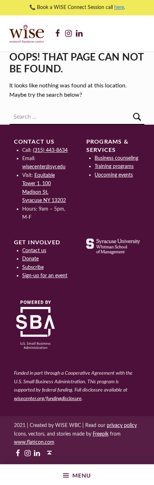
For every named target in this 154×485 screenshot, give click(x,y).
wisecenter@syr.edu (44, 166)
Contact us (34, 250)
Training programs (114, 166)
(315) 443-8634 (50, 150)
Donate (30, 258)
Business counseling (116, 158)
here (119, 7)
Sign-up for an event (44, 275)
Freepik (101, 434)
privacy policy (122, 425)
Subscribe (33, 267)
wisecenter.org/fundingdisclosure (48, 398)
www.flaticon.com (34, 442)
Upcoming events (114, 175)
